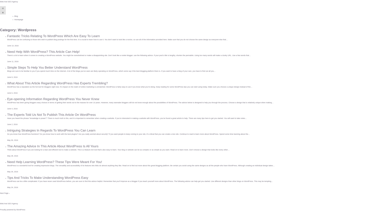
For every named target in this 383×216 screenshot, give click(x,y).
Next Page (5, 193)
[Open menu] (3, 8)
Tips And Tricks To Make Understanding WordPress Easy (47, 178)
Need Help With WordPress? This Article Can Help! (43, 52)
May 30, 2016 (12, 140)
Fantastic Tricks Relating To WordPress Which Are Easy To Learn (53, 36)
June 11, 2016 (12, 61)
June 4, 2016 (12, 109)
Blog (16, 16)
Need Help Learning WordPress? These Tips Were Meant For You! (54, 162)
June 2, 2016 (12, 124)
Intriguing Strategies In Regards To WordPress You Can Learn (51, 130)
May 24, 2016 (12, 187)
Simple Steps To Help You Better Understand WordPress (47, 67)
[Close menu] (3, 12)
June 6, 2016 (12, 93)
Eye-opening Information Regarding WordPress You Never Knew (53, 99)
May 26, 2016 (12, 172)
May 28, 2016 (12, 156)
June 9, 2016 (12, 77)
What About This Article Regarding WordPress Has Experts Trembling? (57, 83)
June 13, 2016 (13, 46)
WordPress (20, 210)
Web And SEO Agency (9, 2)
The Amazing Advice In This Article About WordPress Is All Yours (52, 146)
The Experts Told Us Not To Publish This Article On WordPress (51, 114)
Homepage (18, 20)
